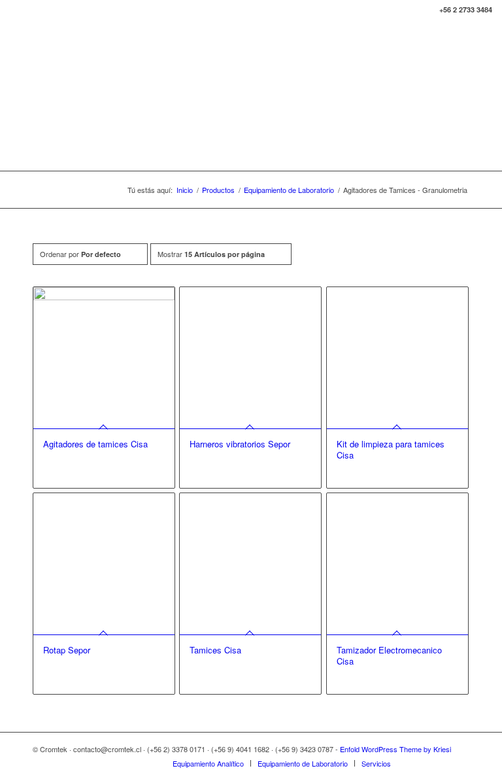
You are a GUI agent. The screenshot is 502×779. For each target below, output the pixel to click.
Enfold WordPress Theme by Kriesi (395, 749)
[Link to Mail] (440, 762)
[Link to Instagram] (459, 762)
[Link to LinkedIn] (420, 762)
